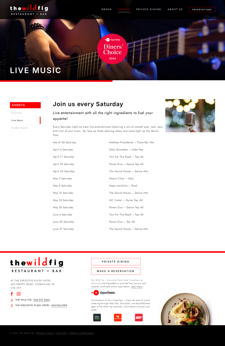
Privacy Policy (45, 333)
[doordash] (118, 315)
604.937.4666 (42, 300)
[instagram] (19, 294)
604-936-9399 (59, 305)
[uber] (97, 315)
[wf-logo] (29, 5)
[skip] (139, 315)
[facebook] (12, 294)
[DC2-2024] (112, 35)
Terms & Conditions (81, 333)
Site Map (61, 333)
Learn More (137, 286)
